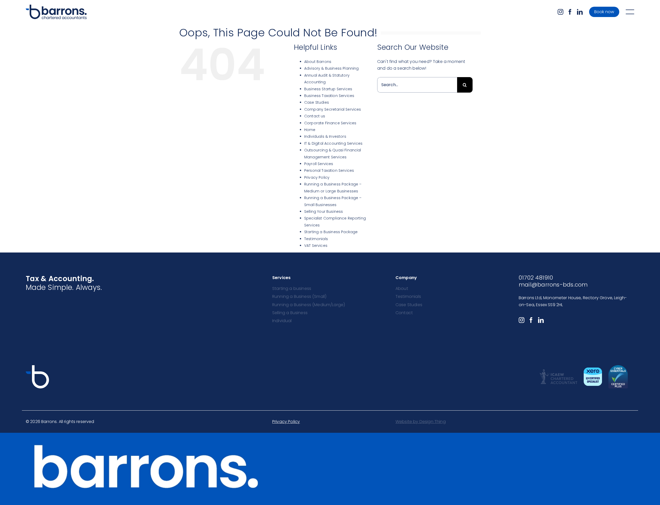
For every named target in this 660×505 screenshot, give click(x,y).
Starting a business (291, 288)
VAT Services (315, 245)
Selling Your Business (323, 211)
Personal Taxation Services (329, 170)
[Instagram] (560, 12)
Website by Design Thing (420, 422)
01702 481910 (536, 278)
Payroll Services (318, 163)
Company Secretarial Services (332, 109)
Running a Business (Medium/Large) (308, 305)
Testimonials (316, 238)
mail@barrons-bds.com (553, 285)
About (401, 288)
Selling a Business (290, 313)
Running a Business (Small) (299, 296)
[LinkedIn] (580, 12)
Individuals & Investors (325, 136)
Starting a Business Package (331, 231)
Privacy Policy (316, 177)
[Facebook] (570, 12)
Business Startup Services (328, 89)
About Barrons (317, 61)
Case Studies (316, 102)
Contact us (314, 116)
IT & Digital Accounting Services (333, 143)
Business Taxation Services (329, 95)
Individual (282, 321)
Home (310, 129)
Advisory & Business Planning (331, 68)
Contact (404, 313)
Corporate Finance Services (330, 123)
